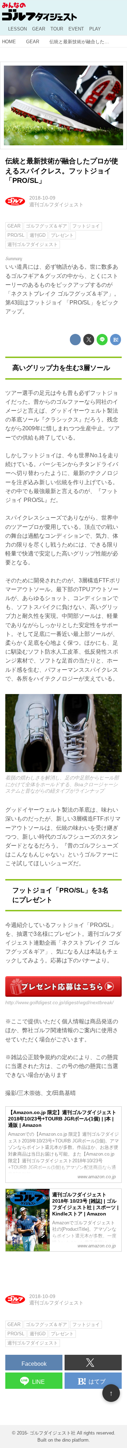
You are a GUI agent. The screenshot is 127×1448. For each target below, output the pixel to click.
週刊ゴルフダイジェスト (56, 204)
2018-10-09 (42, 198)
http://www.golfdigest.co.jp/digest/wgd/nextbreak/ (59, 1002)
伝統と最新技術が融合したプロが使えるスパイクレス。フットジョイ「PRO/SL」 (61, 170)
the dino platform (71, 1440)
